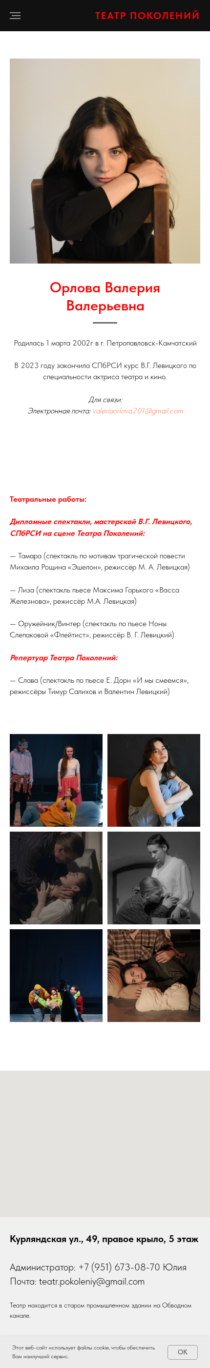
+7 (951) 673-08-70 (119, 1267)
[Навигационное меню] (15, 15)
